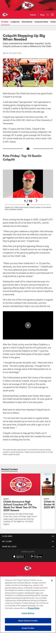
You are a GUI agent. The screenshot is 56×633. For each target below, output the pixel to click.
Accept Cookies (28, 628)
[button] (28, 325)
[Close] (52, 580)
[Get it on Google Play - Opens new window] (36, 557)
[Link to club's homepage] (5, 13)
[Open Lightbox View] (28, 190)
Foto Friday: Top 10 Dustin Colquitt (22, 157)
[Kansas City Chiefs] (28, 568)
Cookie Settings (28, 613)
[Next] (36, 200)
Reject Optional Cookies (28, 621)
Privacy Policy (33, 608)
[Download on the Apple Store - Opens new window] (18, 556)
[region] (28, 604)
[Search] (48, 14)
